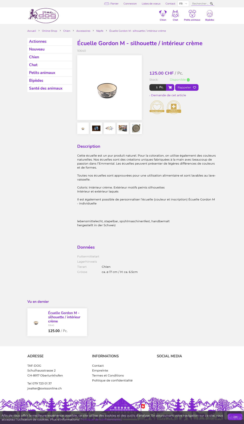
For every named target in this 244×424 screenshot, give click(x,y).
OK (235, 417)
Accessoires (83, 30)
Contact (170, 3)
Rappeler (185, 87)
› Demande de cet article (167, 95)
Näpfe (99, 30)
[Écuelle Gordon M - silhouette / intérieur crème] (36, 322)
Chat (33, 64)
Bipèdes (36, 80)
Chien (66, 30)
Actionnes (37, 41)
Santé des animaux (46, 88)
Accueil (31, 30)
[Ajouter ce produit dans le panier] (170, 87)
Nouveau (36, 49)
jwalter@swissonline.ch (44, 388)
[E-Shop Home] (43, 15)
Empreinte (100, 370)
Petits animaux (42, 72)
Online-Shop (49, 30)
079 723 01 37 (42, 383)
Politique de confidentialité (112, 380)
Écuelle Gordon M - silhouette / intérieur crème (137, 30)
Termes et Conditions (108, 375)
